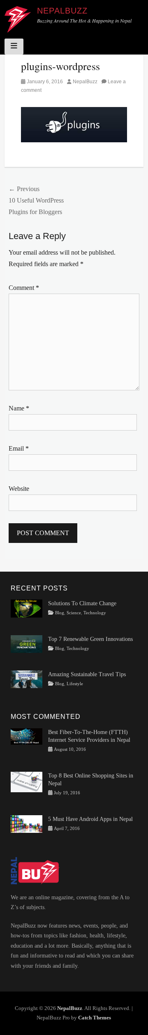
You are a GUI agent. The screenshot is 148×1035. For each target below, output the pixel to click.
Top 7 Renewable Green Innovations (90, 639)
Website (19, 488)
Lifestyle (75, 684)
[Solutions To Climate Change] (26, 608)
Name (19, 408)
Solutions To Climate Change (82, 603)
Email (19, 448)
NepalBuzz (62, 10)
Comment (24, 287)
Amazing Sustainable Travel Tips (87, 674)
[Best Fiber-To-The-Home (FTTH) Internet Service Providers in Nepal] (26, 736)
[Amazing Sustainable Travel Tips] (26, 679)
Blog (59, 613)
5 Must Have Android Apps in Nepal (90, 819)
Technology (94, 613)
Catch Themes (94, 1017)
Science (74, 613)
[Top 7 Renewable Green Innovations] (26, 644)
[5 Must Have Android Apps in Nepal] (26, 823)
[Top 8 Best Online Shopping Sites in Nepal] (26, 781)
